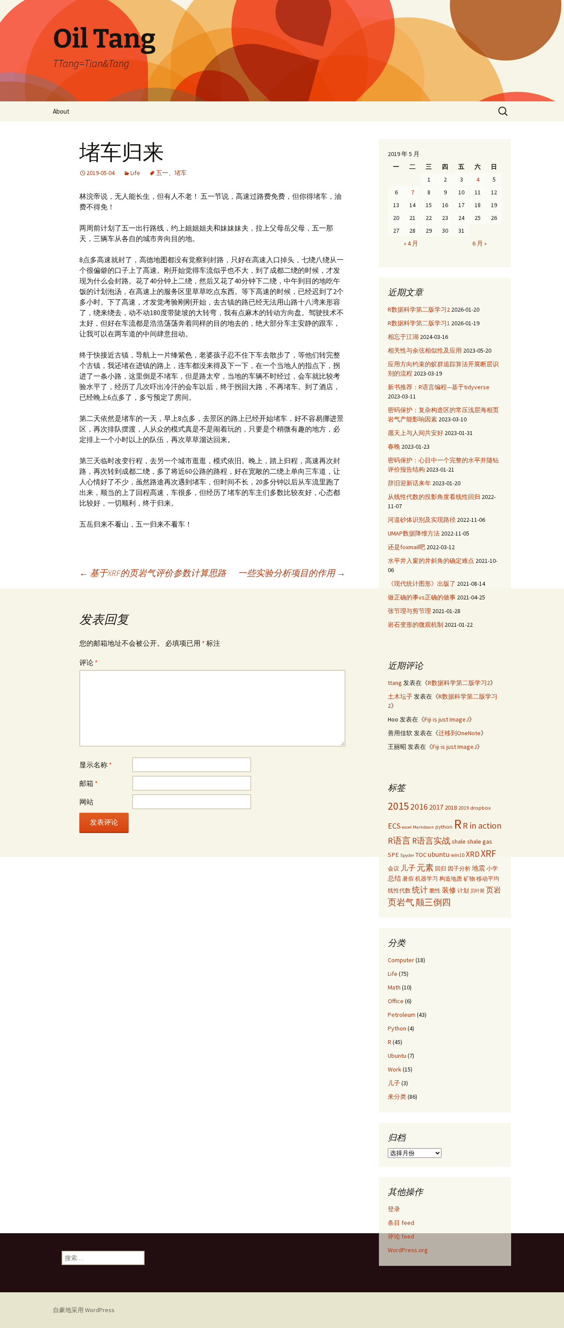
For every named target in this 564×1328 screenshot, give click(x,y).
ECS (394, 826)
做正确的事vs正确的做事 (422, 597)
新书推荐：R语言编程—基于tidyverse (439, 387)
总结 (394, 878)
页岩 (493, 890)
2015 (398, 806)
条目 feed (401, 1223)
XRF (488, 853)
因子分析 (459, 868)
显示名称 (95, 764)
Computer (401, 960)
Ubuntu (397, 1056)
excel (407, 827)
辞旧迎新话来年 (409, 483)
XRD (472, 854)
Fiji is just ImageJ (446, 719)
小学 (492, 868)
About (61, 111)
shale (459, 841)
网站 (86, 801)
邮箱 (88, 783)
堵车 (180, 173)
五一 (162, 173)
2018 (451, 807)
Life (135, 173)
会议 (393, 868)
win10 (457, 854)
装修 (449, 889)
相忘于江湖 (403, 337)
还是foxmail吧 (406, 547)
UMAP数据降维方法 (414, 533)
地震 (478, 868)
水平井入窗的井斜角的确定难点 (431, 561)
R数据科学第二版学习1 (419, 323)
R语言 (399, 840)
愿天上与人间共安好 (415, 433)
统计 (420, 890)
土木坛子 (400, 696)
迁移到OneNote (459, 733)
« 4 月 (411, 243)
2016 (419, 806)
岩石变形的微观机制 (415, 625)
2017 (436, 807)
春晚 (394, 446)
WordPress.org (408, 1250)
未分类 (397, 1097)
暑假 (408, 878)
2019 (463, 807)
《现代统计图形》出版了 (422, 584)
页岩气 (401, 902)
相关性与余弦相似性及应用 (425, 350)
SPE (393, 855)
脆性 (435, 890)
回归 (440, 868)
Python (397, 1028)
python (444, 826)
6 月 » (479, 243)
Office (396, 1001)
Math (394, 987)
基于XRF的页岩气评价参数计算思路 (152, 572)
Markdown (423, 827)
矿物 (469, 878)
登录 (394, 1209)
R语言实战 (431, 840)
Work (394, 1069)
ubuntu (438, 854)
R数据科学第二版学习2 (419, 309)
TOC (421, 855)
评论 (88, 662)
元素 (425, 867)
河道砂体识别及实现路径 (422, 520)
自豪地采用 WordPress (84, 1310)
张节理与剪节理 (409, 611)
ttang (395, 683)
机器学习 (426, 878)
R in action (482, 825)
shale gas (479, 841)
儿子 (408, 868)
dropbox (480, 807)
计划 (463, 890)
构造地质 (450, 878)
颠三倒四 (433, 902)
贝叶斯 (477, 891)
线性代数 (399, 890)
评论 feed (401, 1236)
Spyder (407, 855)
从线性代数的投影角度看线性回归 (434, 497)
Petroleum (402, 1015)
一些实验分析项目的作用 (291, 572)
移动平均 (487, 878)
